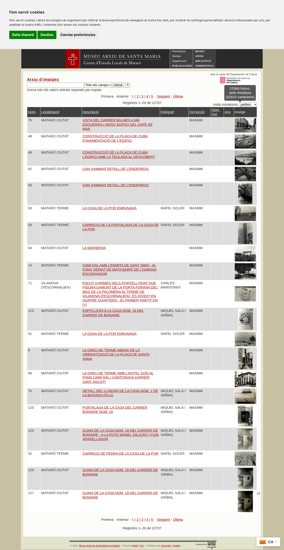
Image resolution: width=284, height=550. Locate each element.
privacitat (166, 545)
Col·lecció (197, 112)
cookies (176, 545)
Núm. (32, 112)
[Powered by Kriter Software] (211, 545)
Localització (50, 112)
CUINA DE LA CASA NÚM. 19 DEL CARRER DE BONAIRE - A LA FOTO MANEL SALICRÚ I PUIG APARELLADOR (120, 435)
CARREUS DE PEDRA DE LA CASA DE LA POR (120, 453)
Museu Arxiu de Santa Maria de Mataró (99, 545)
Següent (163, 96)
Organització (179, 61)
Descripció (90, 112)
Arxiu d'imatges (43, 79)
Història (176, 56)
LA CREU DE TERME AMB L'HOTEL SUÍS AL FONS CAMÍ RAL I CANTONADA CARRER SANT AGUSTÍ (118, 377)
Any (228, 112)
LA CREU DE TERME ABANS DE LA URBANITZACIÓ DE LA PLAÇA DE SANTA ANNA (116, 354)
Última (178, 96)
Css (142, 545)
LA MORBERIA (94, 248)
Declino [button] (47, 35)
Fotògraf (167, 112)
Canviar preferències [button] (77, 35)
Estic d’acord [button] (23, 35)
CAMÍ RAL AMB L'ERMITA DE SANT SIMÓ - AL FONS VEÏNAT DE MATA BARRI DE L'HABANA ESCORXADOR (119, 269)
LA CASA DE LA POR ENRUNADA (109, 208)
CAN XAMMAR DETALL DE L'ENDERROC (115, 169)
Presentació (178, 51)
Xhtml (135, 545)
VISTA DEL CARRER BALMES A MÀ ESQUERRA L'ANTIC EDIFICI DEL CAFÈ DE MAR (117, 124)
